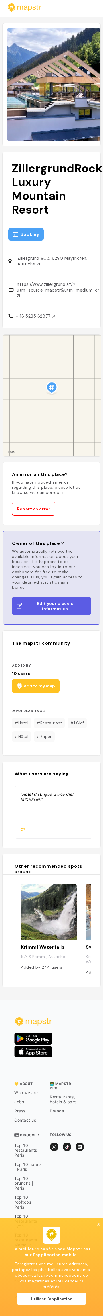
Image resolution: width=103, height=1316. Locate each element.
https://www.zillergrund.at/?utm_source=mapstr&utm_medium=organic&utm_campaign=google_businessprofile (58, 287)
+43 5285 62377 (34, 316)
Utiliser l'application (51, 1298)
